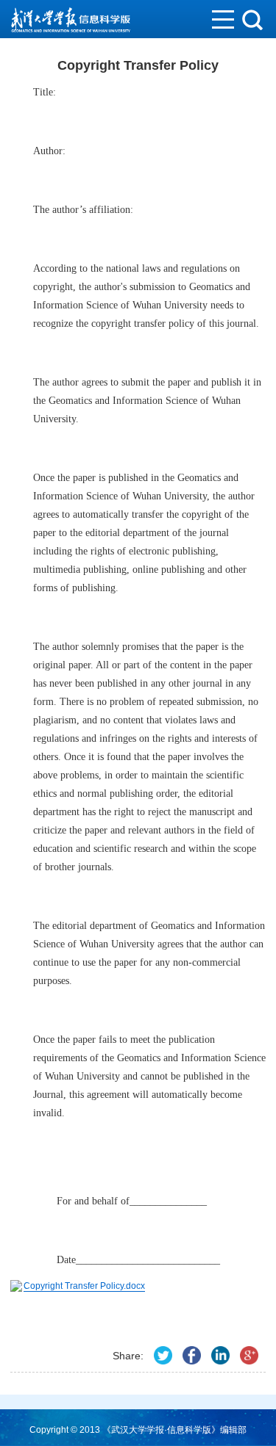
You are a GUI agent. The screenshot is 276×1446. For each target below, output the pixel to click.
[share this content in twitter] (163, 1355)
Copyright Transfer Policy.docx (84, 1286)
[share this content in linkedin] (220, 1355)
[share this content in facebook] (192, 1355)
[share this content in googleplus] (249, 1355)
